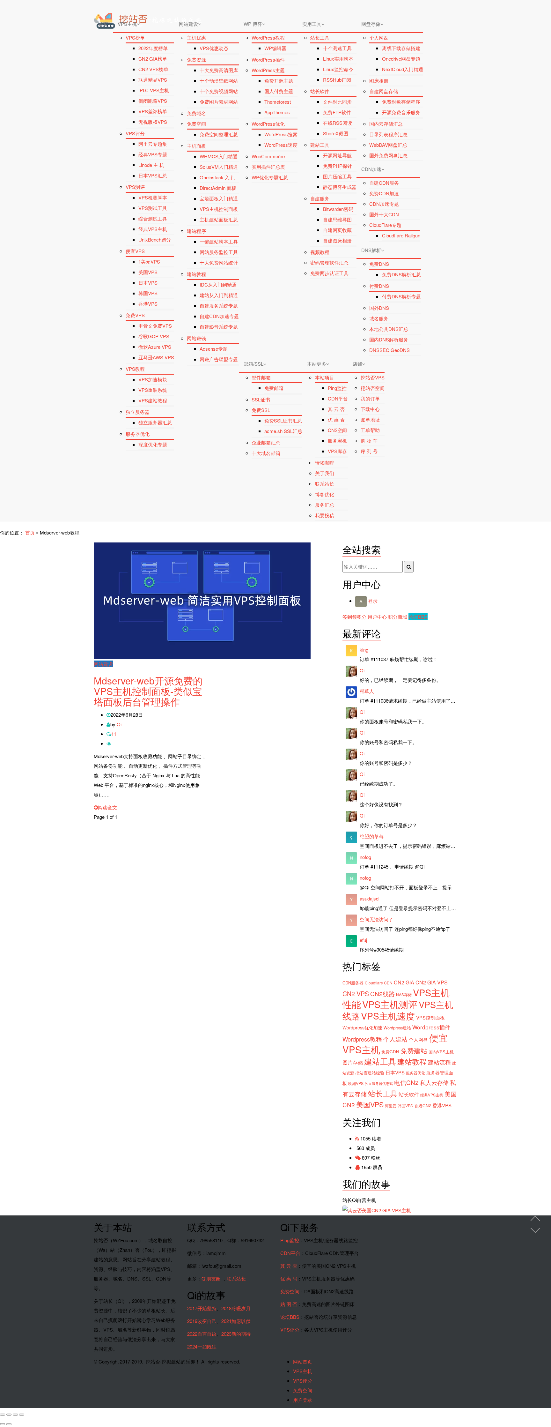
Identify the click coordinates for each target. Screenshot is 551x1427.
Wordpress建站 (397, 1028)
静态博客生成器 (339, 186)
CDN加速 (371, 169)
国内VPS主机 (441, 1052)
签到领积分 (354, 616)
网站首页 (302, 1361)
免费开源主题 (278, 80)
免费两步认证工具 (329, 273)
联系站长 (324, 483)
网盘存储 (370, 23)
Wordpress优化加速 (362, 1027)
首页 (103, 23)
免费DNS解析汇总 (401, 274)
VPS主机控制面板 (219, 208)
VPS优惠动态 (214, 48)
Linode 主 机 (151, 164)
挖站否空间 (373, 388)
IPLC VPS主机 (153, 90)
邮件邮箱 (261, 377)
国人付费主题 (278, 91)
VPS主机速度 (388, 1015)
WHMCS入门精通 (219, 156)
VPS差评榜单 (152, 111)
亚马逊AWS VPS (156, 357)
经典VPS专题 (152, 154)
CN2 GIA (404, 982)
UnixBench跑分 (154, 239)
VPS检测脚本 (152, 197)
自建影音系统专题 (219, 326)
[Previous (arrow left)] (2, 1424)
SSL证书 (261, 399)
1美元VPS (149, 261)
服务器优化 (138, 433)
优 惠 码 (288, 1278)
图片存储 (352, 1062)
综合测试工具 (152, 218)
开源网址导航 (337, 155)
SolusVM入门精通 (219, 166)
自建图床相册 (337, 240)
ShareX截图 (335, 133)
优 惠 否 (336, 419)
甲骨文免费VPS (155, 325)
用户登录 (302, 1399)
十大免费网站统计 (219, 262)
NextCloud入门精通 (402, 69)
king (364, 649)
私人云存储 (434, 1082)
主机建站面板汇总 (219, 219)
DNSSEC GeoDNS (389, 350)
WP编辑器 (275, 48)
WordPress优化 (268, 123)
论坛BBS (418, 616)
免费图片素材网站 (219, 101)
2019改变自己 (202, 1321)
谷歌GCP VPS (153, 336)
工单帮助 (370, 430)
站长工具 (319, 37)
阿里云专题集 (152, 143)
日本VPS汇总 (152, 175)
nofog (365, 857)
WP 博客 (253, 23)
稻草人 (367, 691)
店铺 (357, 363)
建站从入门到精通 (219, 295)
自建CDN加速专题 (219, 316)
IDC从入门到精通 (218, 284)
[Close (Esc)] (2, 1415)
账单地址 (370, 419)
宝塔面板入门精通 (219, 198)
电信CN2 (406, 1082)
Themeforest (277, 101)
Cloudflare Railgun (401, 235)
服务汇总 (324, 504)
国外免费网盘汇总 (388, 155)
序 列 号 (369, 451)
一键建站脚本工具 (219, 241)
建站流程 (439, 1062)
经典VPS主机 (152, 229)
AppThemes (277, 112)
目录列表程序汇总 (388, 134)
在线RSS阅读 (337, 122)
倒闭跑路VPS (152, 100)
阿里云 (390, 1105)
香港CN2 (422, 1105)
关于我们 (324, 473)
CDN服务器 (353, 983)
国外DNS (379, 307)
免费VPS (135, 315)
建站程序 (196, 231)
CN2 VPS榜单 (153, 69)
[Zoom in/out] (21, 1415)
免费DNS (379, 263)
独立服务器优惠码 (379, 1083)
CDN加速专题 (384, 203)
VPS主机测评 (389, 1004)
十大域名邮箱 (266, 453)
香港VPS (148, 303)
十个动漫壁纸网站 (219, 80)
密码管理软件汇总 (329, 262)
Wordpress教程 (362, 1039)
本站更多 (316, 363)
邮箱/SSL (253, 363)
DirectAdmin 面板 (218, 187)
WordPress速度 (281, 144)
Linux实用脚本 (338, 58)
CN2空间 (337, 430)
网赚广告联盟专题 (219, 359)
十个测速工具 (337, 48)
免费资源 (196, 59)
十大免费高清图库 (219, 70)
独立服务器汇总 (155, 422)
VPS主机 (127, 23)
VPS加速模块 (152, 379)
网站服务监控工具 (219, 252)
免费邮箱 (273, 388)
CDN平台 (338, 398)
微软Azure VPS (154, 346)
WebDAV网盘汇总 (388, 144)
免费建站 (413, 1050)
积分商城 (397, 616)
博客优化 (324, 494)
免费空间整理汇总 (219, 134)
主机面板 (196, 145)
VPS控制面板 (430, 1017)
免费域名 (196, 113)
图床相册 (378, 80)
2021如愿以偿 (236, 1321)
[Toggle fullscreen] (15, 1415)
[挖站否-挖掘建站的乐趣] (175, 8)
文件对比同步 (337, 101)
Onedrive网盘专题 (401, 58)
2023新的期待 (236, 1333)
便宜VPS (135, 251)
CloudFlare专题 (385, 224)
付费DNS (379, 285)
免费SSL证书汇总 (283, 420)
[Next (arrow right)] (8, 1424)
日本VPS (148, 282)
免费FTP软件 (337, 112)
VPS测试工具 (152, 208)
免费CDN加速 (384, 193)
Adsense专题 (214, 348)
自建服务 (319, 198)
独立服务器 (138, 411)
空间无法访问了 (376, 919)
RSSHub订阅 (337, 79)
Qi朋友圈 (211, 1278)
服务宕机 (337, 440)
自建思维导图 (337, 219)
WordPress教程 (268, 37)
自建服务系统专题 (219, 305)
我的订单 (370, 398)
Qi (119, 724)
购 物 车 (369, 440)
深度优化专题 (152, 444)
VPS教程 (135, 368)
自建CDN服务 (384, 182)
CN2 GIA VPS (431, 982)
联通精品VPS (152, 79)
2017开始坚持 (202, 1308)
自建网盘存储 (383, 91)
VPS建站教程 (152, 400)
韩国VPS (148, 293)
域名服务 (378, 318)
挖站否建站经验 (369, 1073)
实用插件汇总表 (268, 166)
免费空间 (196, 123)
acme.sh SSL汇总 (283, 431)
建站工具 (319, 144)
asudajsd (369, 898)
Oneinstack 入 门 (218, 177)
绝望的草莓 (372, 836)
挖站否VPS (373, 377)
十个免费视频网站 (219, 91)
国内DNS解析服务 (388, 339)
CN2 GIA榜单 (152, 58)
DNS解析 (371, 250)
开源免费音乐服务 (401, 112)
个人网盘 (378, 37)
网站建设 (188, 23)
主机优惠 (196, 37)
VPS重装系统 (152, 389)
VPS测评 (135, 186)
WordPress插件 (268, 59)
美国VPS (148, 272)
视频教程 (319, 252)
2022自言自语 (202, 1333)
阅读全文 (107, 807)
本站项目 (324, 377)
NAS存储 (404, 994)
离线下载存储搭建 (401, 48)
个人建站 (395, 1039)
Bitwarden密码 (338, 208)
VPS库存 (337, 451)
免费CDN (390, 1052)
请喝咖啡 (324, 462)
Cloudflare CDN (379, 982)
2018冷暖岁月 (236, 1308)
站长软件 (319, 91)
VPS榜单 (135, 37)
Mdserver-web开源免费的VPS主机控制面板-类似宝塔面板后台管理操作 (148, 691)
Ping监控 (337, 388)
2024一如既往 (202, 1346)
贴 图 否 (288, 1304)
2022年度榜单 (153, 48)
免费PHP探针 (337, 165)
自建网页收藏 (337, 230)
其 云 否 (336, 409)
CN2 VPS (355, 993)
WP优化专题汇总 (270, 177)
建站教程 (196, 274)
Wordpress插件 (431, 1027)
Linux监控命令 (338, 69)
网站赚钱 (196, 338)
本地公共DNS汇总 (388, 328)
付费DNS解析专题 (401, 296)
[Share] (8, 1415)
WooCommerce (268, 156)
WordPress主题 (268, 70)
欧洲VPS (356, 1083)
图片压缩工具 (337, 176)
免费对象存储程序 (401, 101)
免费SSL (261, 410)
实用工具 (311, 23)
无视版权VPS (152, 121)
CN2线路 (382, 993)
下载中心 (370, 409)
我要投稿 (324, 515)
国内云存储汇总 (386, 123)
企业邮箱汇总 (266, 442)
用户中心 (377, 616)
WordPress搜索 (281, 134)
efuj (363, 940)
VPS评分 (135, 133)
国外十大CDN (384, 214)
